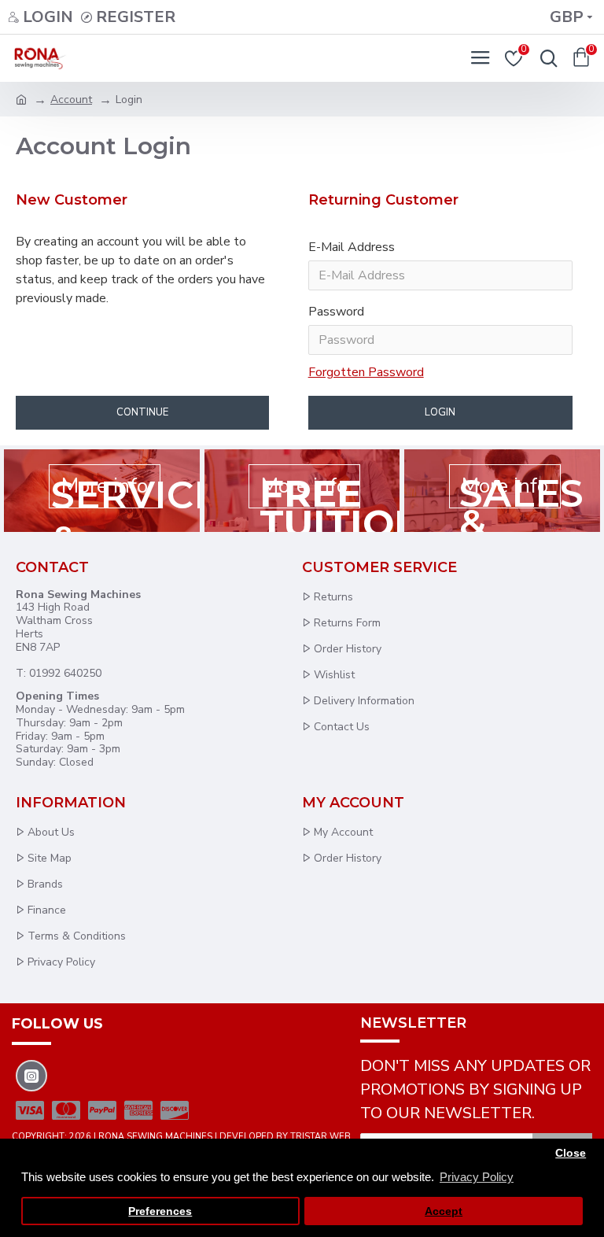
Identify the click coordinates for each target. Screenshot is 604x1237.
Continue (142, 412)
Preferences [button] (160, 1211)
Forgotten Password (366, 372)
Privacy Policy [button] (477, 1176)
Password (336, 311)
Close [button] (570, 1153)
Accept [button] (443, 1211)
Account (71, 99)
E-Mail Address (351, 247)
